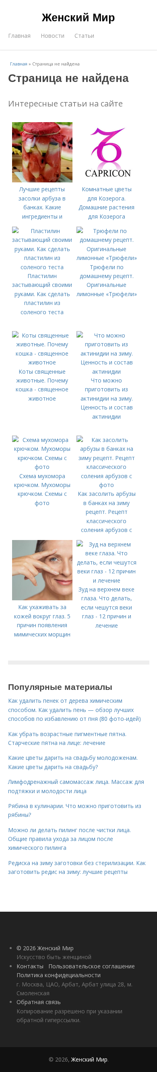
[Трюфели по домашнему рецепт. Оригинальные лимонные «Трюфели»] (106, 258)
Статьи (84, 35)
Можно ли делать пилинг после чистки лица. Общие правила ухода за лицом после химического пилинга (69, 839)
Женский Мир (78, 17)
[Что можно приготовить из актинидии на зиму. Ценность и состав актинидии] (106, 371)
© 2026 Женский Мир (45, 948)
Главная (19, 35)
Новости (52, 35)
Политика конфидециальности (59, 975)
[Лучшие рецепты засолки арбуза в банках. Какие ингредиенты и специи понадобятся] (42, 180)
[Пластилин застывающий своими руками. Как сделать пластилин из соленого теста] (42, 267)
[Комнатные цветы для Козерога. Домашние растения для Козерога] (106, 180)
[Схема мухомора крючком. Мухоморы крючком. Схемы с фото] (42, 467)
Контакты (30, 966)
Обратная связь (39, 1002)
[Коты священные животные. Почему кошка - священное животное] (42, 362)
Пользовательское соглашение (91, 966)
